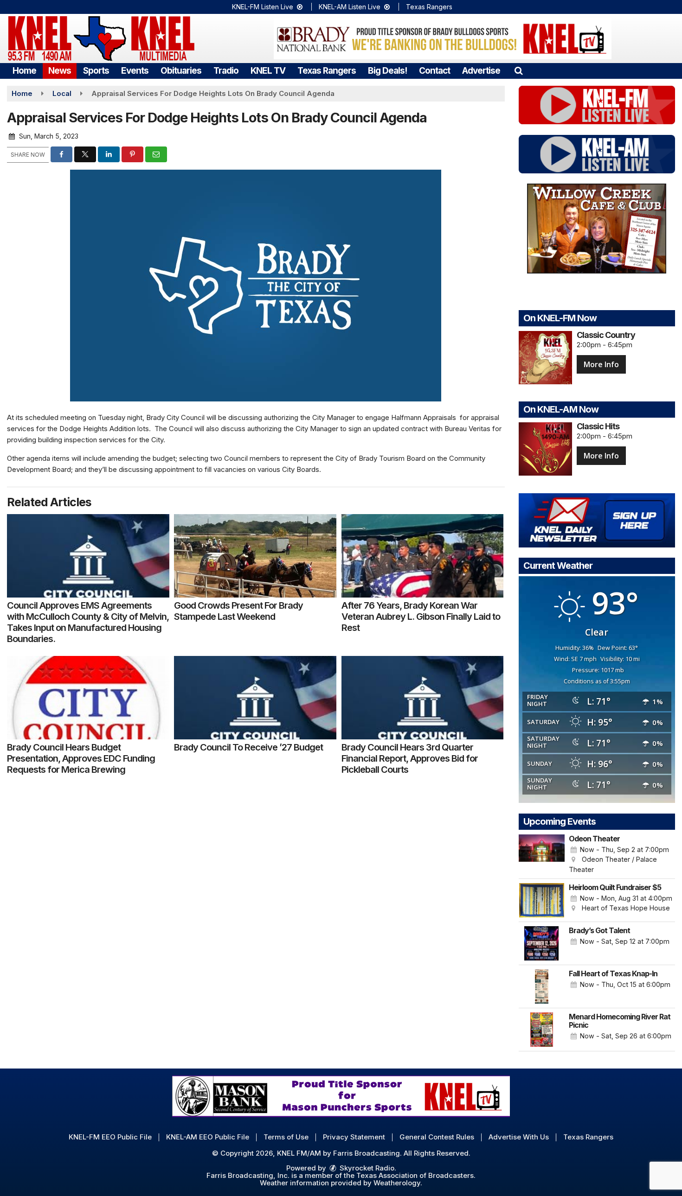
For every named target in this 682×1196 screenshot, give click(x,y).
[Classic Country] (545, 357)
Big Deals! (387, 70)
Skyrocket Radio (366, 1168)
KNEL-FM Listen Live (263, 7)
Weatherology (396, 1182)
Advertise (481, 70)
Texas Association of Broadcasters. (416, 1175)
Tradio (225, 70)
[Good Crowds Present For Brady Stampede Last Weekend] (255, 556)
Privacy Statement (354, 1136)
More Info (601, 364)
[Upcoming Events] (542, 854)
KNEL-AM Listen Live (350, 7)
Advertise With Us (519, 1136)
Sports (96, 70)
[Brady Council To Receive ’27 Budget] (255, 697)
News (59, 70)
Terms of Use (286, 1136)
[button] (518, 70)
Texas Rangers (429, 7)
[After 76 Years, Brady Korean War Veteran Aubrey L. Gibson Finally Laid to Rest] (422, 556)
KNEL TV (268, 70)
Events (134, 70)
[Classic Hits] (545, 449)
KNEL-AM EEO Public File (207, 1136)
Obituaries (181, 70)
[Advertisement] (442, 38)
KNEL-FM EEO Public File (110, 1136)
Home (24, 70)
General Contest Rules (436, 1136)
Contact (434, 70)
